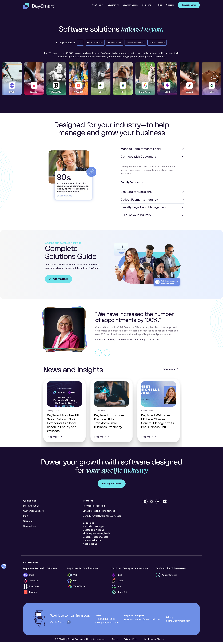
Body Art (122, 592)
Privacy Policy (131, 639)
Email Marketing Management (99, 510)
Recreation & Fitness (94, 43)
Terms (115, 639)
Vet (75, 574)
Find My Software (130, 182)
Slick (119, 574)
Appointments (169, 574)
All (80, 43)
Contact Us (29, 526)
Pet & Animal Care (114, 43)
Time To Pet (79, 586)
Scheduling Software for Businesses (102, 515)
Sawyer (33, 592)
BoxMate (34, 586)
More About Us (31, 505)
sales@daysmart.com (107, 622)
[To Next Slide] (214, 78)
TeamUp (33, 580)
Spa (119, 586)
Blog (25, 515)
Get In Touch (57, 622)
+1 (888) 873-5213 (105, 619)
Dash (31, 574)
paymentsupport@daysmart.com (142, 619)
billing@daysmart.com (178, 620)
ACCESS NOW (60, 279)
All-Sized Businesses (157, 43)
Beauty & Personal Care (135, 43)
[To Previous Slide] (8, 78)
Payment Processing (94, 505)
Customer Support (33, 510)
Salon (120, 580)
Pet (75, 580)
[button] (98, 5)
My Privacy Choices (154, 639)
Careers (27, 520)
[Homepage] (38, 6)
